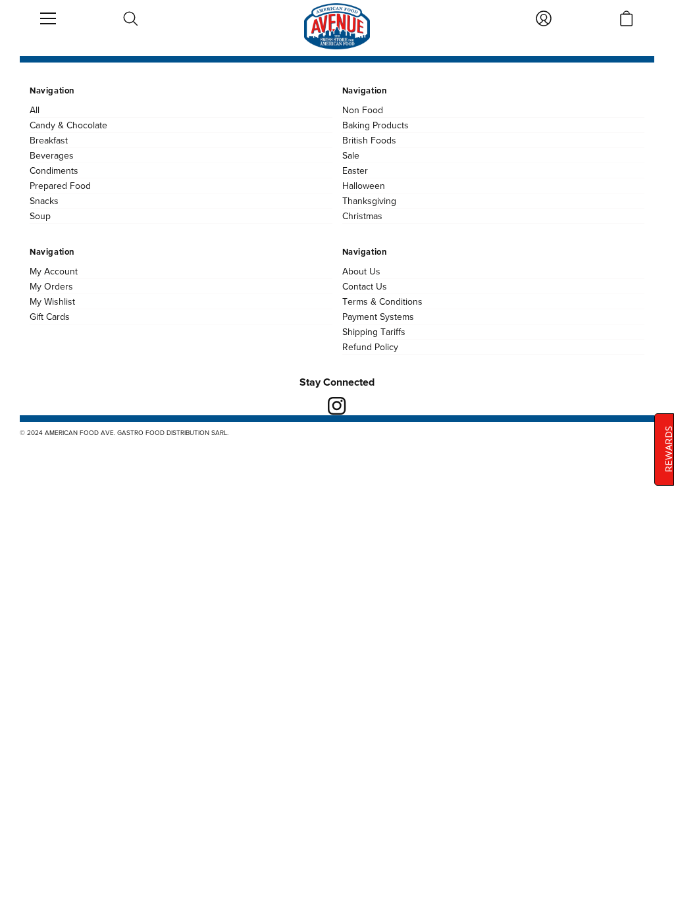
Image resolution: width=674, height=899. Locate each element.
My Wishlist (52, 301)
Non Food (362, 109)
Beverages (52, 155)
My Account (54, 271)
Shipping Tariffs (373, 331)
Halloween (363, 185)
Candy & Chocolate (68, 125)
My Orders (51, 286)
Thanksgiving (369, 200)
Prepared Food (60, 185)
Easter (355, 170)
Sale (350, 155)
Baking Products (375, 125)
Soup (40, 215)
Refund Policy (370, 346)
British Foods (369, 140)
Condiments (54, 170)
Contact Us (364, 286)
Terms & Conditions (382, 301)
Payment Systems (378, 316)
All (34, 109)
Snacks (44, 200)
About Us (361, 271)
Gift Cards (50, 316)
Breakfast (49, 140)
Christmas (362, 215)
